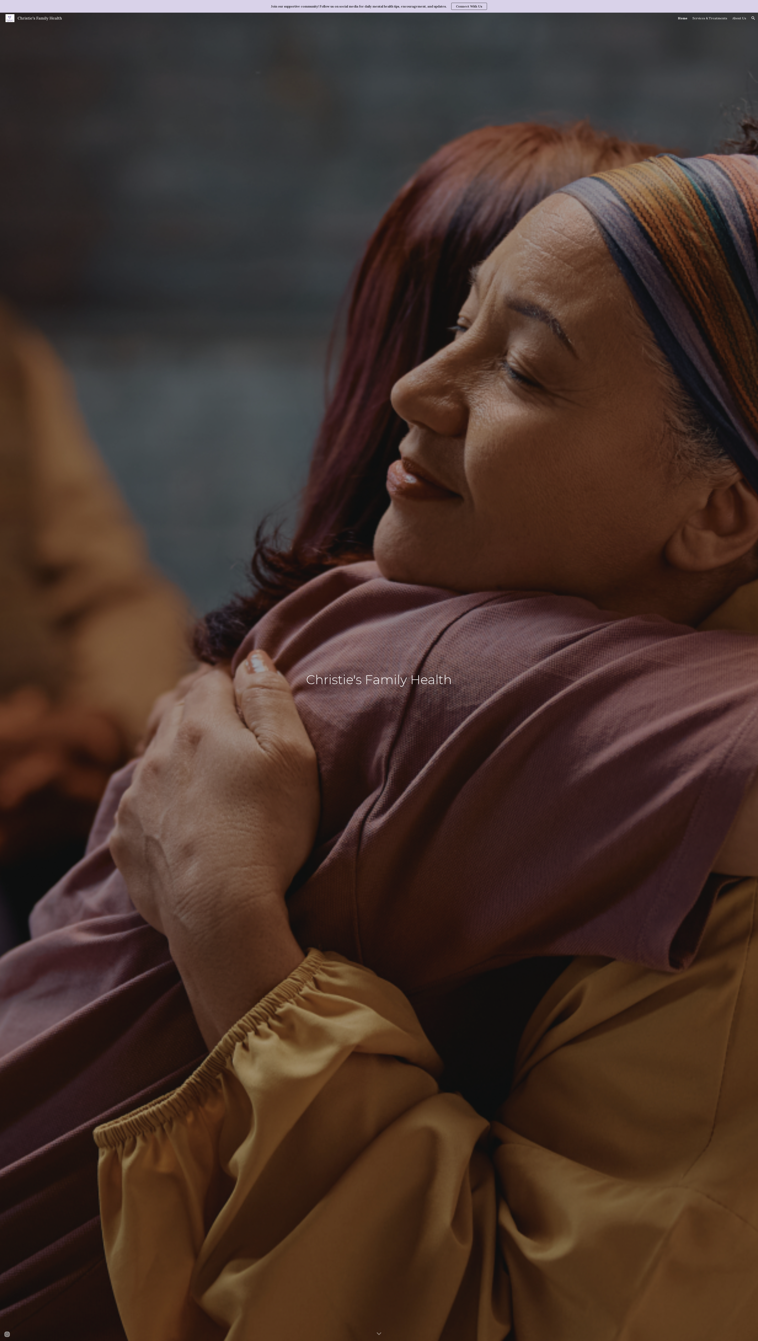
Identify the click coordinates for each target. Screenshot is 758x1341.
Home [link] (682, 18)
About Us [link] (739, 18)
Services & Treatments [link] (709, 18)
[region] (379, 6)
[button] (753, 18)
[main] (378, 677)
